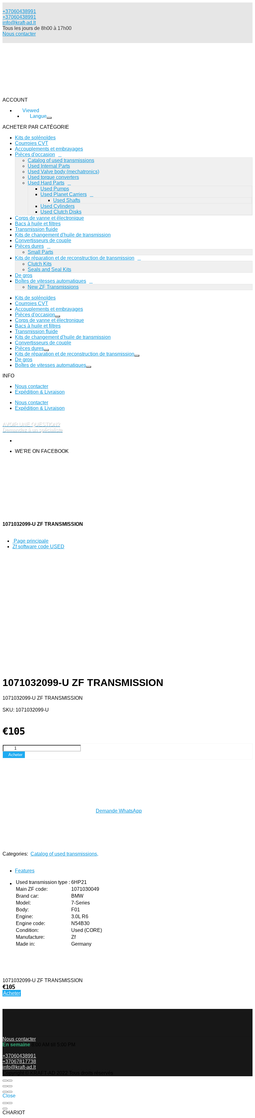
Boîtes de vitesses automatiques (50, 281)
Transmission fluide (36, 229)
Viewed (43, 172)
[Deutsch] (34, 147)
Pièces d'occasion (35, 314)
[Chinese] (34, 141)
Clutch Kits (40, 263)
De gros (23, 275)
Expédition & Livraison (40, 392)
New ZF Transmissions (53, 287)
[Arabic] (34, 136)
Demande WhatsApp (119, 810)
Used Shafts (66, 200)
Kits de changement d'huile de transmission (63, 235)
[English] (34, 153)
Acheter (11, 993)
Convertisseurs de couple (43, 240)
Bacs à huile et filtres (38, 223)
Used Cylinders (57, 206)
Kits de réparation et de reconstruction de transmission (74, 258)
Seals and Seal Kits (49, 269)
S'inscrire (77, 180)
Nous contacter (19, 33)
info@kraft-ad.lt (19, 22)
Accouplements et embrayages (49, 309)
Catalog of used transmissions (64, 853)
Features (25, 870)
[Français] (31, 158)
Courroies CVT (31, 303)
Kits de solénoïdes (35, 297)
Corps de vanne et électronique (49, 218)
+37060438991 (19, 17)
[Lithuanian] (33, 130)
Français (24, 164)
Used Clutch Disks (60, 211)
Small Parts (40, 252)
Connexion (47, 180)
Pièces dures (29, 246)
